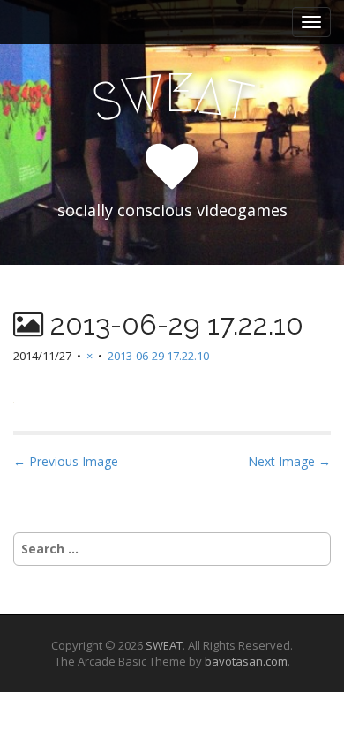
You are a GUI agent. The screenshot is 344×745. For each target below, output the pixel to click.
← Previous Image (65, 461)
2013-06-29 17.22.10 (158, 356)
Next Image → (289, 461)
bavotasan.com (246, 661)
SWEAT (164, 645)
